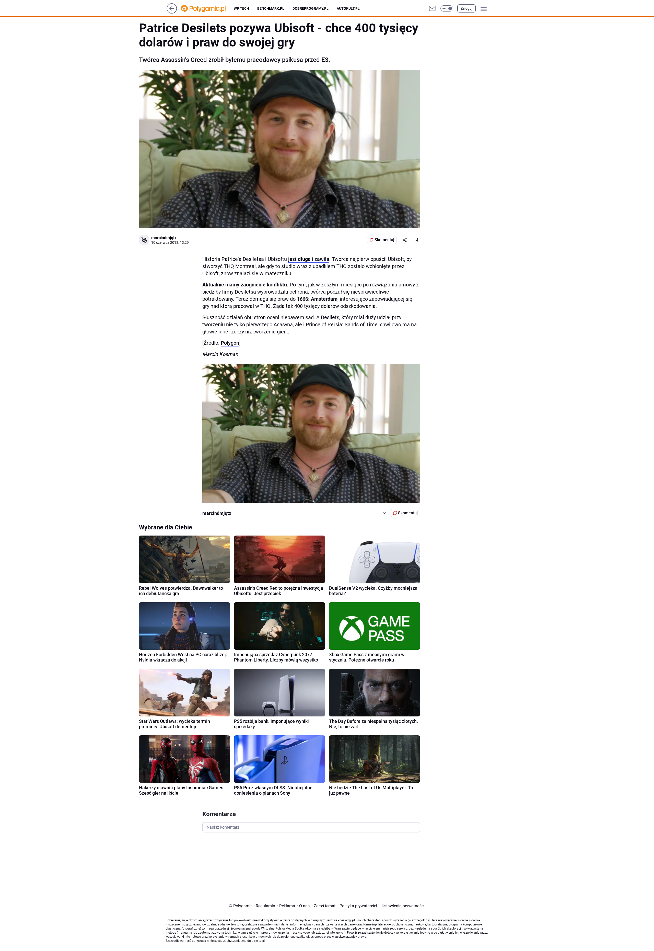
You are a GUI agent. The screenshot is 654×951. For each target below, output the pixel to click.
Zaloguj (466, 8)
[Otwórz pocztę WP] (432, 8)
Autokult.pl (348, 8)
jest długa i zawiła (308, 259)
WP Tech (241, 8)
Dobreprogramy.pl (311, 8)
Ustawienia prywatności (402, 905)
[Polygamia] (207, 8)
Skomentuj (384, 239)
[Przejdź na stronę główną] (172, 12)
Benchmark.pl (270, 8)
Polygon (230, 343)
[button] (446, 8)
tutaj (262, 941)
